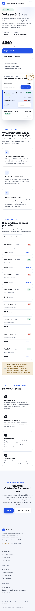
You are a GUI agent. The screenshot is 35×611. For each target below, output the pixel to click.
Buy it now (8, 51)
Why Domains (6, 551)
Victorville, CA (6, 593)
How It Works (6, 557)
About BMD (5, 569)
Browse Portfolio (7, 554)
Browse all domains (11, 237)
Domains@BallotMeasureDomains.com (14, 590)
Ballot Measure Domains (15, 3)
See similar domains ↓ (12, 56)
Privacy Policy (6, 575)
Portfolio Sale (6, 578)
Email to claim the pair (23, 104)
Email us (27, 117)
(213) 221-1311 (6, 587)
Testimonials (6, 560)
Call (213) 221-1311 (23, 510)
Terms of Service (7, 572)
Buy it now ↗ (25, 87)
